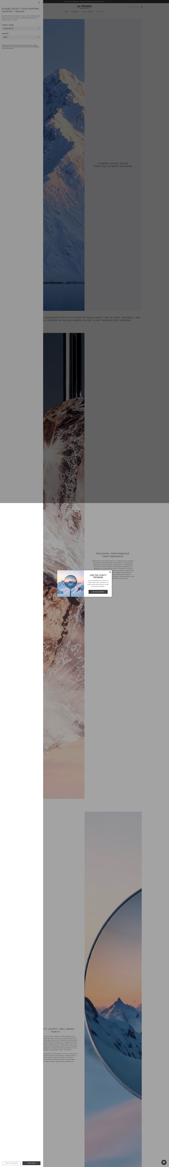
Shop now (31, 1163)
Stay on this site (11, 1163)
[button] (110, 572)
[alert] (84, 583)
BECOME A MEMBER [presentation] (98, 592)
